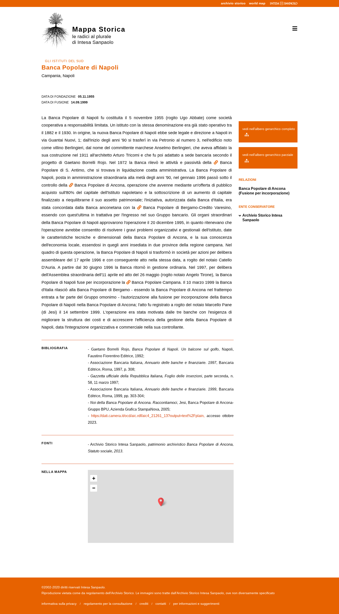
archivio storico (233, 3)
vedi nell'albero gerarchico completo (268, 129)
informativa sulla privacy (59, 603)
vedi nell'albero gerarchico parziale (267, 155)
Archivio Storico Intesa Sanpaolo (262, 217)
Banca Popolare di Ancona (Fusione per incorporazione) (264, 191)
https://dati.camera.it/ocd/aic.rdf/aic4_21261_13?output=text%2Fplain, (148, 416)
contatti (160, 603)
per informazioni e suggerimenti (196, 603)
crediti (144, 603)
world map (257, 3)
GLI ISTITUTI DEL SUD (64, 61)
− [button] (93, 488)
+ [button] (93, 478)
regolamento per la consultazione (108, 603)
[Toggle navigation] (293, 28)
